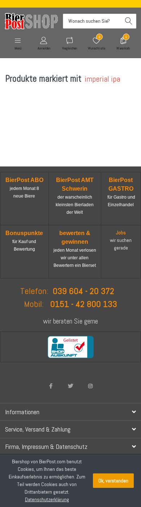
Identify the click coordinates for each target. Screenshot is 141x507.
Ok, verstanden (113, 480)
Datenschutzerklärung (47, 499)
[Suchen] (128, 21)
